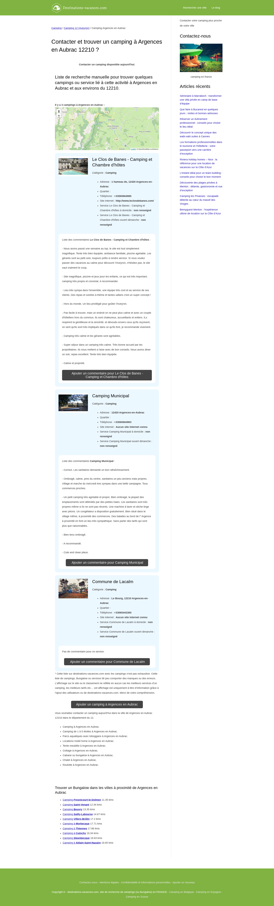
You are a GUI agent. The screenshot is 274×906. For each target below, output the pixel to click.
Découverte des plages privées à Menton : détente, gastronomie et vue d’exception (201, 186)
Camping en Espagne (208, 892)
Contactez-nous (88, 882)
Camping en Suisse (137, 896)
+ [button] (59, 111)
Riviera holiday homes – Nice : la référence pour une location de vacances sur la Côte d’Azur (198, 163)
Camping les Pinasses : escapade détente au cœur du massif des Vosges (199, 200)
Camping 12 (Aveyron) (76, 28)
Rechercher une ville (194, 7)
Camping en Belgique (181, 892)
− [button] (59, 115)
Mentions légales (109, 882)
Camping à (76, 823)
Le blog (216, 7)
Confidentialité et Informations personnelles (145, 882)
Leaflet (133, 149)
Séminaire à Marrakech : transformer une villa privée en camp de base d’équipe (201, 99)
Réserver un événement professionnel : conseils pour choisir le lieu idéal (200, 123)
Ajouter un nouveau (184, 882)
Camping (56, 28)
